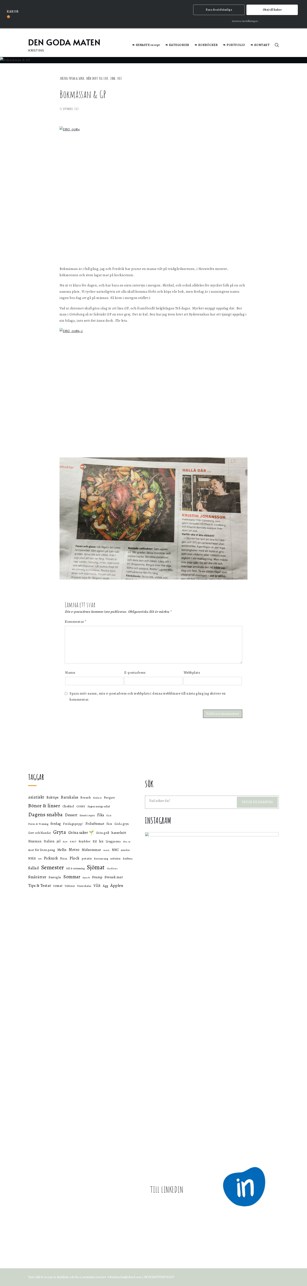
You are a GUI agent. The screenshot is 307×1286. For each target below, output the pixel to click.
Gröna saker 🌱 (81, 832)
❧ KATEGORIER (177, 45)
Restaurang (101, 859)
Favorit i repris (87, 815)
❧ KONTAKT (260, 45)
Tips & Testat (39, 885)
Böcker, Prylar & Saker (72, 78)
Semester (52, 867)
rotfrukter (115, 858)
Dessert (71, 815)
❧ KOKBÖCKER (206, 45)
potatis (87, 858)
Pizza (63, 858)
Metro (74, 849)
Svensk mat (114, 877)
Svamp (97, 877)
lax (101, 841)
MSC (115, 849)
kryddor (85, 841)
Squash (86, 877)
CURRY (80, 806)
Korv (65, 841)
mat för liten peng (41, 850)
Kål (95, 841)
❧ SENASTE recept (146, 45)
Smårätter (37, 877)
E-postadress (134, 672)
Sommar (71, 876)
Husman (34, 841)
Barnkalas (69, 797)
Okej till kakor (272, 10)
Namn (70, 672)
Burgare (109, 798)
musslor (125, 850)
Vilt (119, 78)
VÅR (97, 885)
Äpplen (116, 885)
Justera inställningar (245, 21)
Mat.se (127, 841)
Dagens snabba (45, 814)
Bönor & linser (44, 805)
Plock (75, 858)
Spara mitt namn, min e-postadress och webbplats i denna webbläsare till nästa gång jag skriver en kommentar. (148, 696)
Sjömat (96, 867)
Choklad (68, 806)
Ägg (105, 885)
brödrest (97, 797)
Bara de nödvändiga (219, 10)
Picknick (51, 858)
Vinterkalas (84, 886)
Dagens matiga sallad (99, 806)
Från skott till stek (97, 78)
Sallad (33, 868)
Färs (109, 824)
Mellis (62, 850)
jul (59, 841)
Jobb (112, 78)
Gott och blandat (39, 833)
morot (106, 850)
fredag (56, 823)
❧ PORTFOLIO (234, 45)
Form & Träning (38, 824)
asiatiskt (36, 797)
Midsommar (91, 849)
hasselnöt (118, 832)
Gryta (59, 832)
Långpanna (113, 841)
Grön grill (102, 833)
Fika (100, 815)
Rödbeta (128, 858)
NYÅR (32, 859)
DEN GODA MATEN (64, 42)
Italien (49, 841)
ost (40, 858)
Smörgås (55, 877)
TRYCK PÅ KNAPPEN (257, 802)
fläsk (109, 815)
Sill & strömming (75, 868)
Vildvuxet (70, 886)
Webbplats (192, 672)
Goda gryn (121, 824)
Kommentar (75, 621)
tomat (58, 885)
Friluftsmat (94, 823)
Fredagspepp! (73, 823)
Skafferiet (112, 868)
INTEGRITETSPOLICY (159, 1277)
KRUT (73, 841)
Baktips (52, 797)
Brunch (85, 797)
